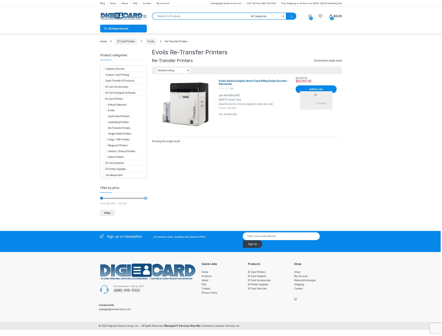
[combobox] (200, 16)
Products (207, 276)
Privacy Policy (209, 292)
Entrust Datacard (117, 104)
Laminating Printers (118, 122)
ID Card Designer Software (121, 92)
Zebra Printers (116, 156)
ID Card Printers (126, 41)
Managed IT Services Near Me (182, 325)
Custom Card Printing (117, 74)
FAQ (135, 3)
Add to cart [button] (316, 89)
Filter (107, 212)
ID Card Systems (115, 162)
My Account (162, 3)
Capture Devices (115, 68)
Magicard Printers (118, 145)
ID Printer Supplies (116, 168)
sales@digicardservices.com (226, 3)
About (125, 3)
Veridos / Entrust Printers (121, 151)
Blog (102, 3)
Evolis (151, 41)
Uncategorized (114, 175)
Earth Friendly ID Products (120, 80)
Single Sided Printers (119, 133)
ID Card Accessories (117, 86)
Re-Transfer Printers (119, 127)
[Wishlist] (320, 16)
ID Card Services (257, 288)
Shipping (299, 284)
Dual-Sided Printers (119, 116)
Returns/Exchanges (305, 280)
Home (113, 3)
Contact (147, 3)
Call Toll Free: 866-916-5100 (261, 3)
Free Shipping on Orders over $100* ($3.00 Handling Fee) (311, 3)
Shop (297, 271)
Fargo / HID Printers (119, 139)
